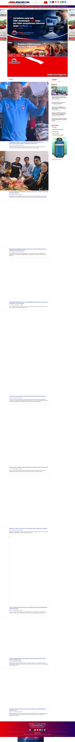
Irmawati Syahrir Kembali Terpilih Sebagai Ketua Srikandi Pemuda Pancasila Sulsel (28, 467)
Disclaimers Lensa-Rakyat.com (67, 6)
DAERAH (25, 6)
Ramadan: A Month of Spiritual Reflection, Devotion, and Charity (43, 8)
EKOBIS (29, 6)
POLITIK (36, 6)
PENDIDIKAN (40, 6)
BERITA (9, 6)
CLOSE (55, 736)
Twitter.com (45, 734)
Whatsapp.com (36, 734)
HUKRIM (22, 6)
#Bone (54, 127)
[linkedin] (65, 2)
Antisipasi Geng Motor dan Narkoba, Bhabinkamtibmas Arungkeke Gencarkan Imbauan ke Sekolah (59, 97)
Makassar (55, 131)
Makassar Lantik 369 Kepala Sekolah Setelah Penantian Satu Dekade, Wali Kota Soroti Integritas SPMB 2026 (59, 113)
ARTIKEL (51, 6)
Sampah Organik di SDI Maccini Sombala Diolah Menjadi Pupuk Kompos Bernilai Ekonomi (59, 119)
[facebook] (51, 2)
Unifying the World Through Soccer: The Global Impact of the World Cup (20, 8)
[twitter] (53, 2)
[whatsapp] (61, 2)
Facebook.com (25, 734)
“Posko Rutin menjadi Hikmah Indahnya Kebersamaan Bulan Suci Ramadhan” (27, 396)
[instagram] (56, 2)
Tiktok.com (41, 734)
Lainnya (54, 6)
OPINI (48, 6)
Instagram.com (31, 734)
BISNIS (19, 6)
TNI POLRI (32, 6)
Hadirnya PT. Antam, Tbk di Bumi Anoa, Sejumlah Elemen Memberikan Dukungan (28, 528)
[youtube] (58, 2)
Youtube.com (50, 734)
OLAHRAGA (45, 6)
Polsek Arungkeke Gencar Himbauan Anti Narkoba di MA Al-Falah (59, 103)
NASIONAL (15, 6)
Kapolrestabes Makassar (57, 129)
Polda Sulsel (55, 133)
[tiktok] (63, 2)
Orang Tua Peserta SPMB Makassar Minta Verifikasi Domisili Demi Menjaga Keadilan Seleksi (59, 108)
